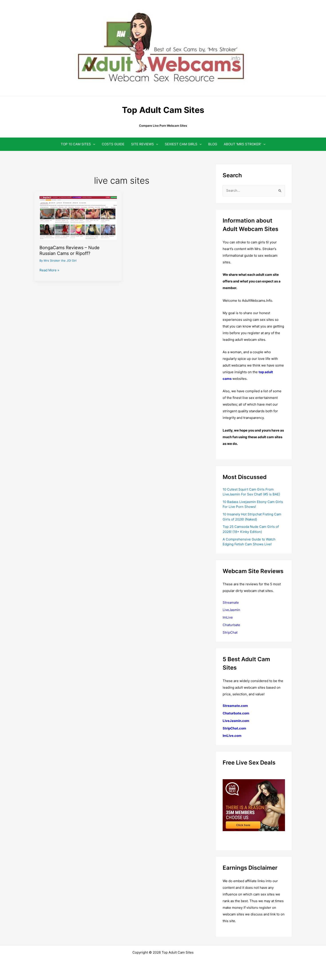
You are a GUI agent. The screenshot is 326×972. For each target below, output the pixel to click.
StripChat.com (234, 728)
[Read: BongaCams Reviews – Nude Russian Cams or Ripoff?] (78, 217)
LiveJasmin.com (236, 721)
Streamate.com (235, 706)
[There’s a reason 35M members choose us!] (254, 805)
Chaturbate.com (236, 713)
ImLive (228, 617)
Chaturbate (231, 625)
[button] (93, 144)
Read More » (49, 270)
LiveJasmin (231, 610)
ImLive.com (232, 735)
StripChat (230, 632)
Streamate (231, 602)
